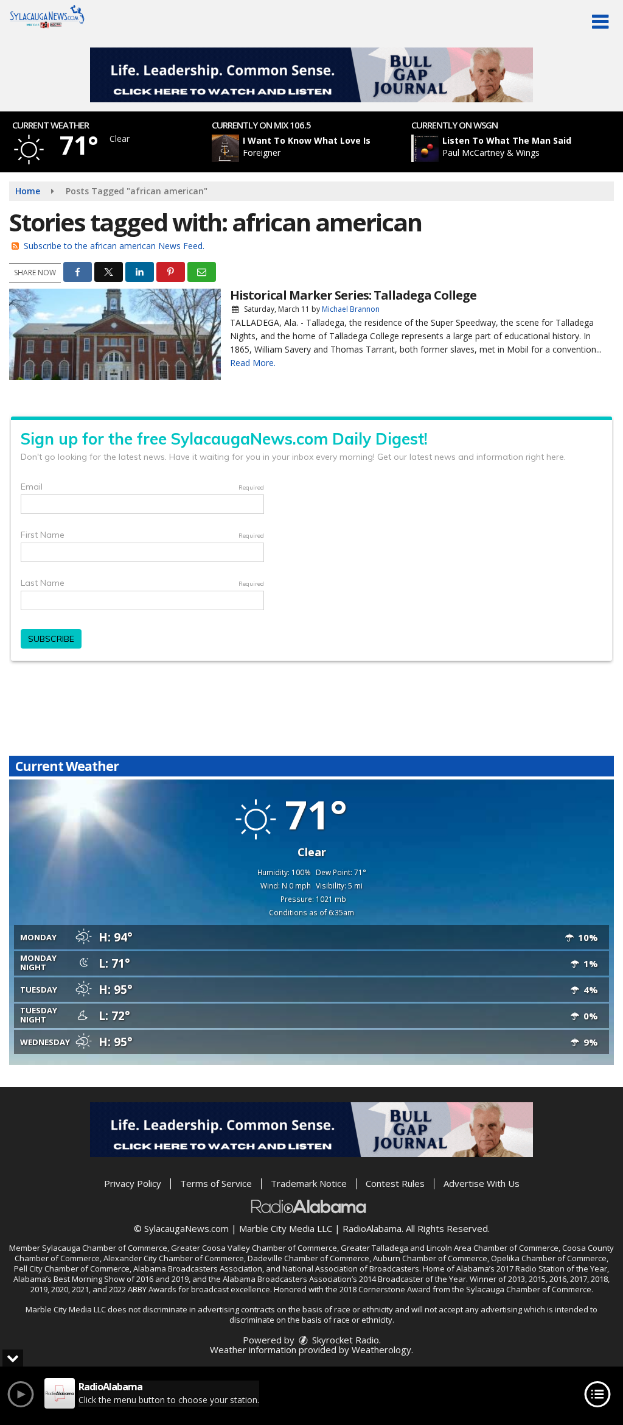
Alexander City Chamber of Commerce (173, 1258)
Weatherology (381, 1349)
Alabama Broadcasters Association (197, 1268)
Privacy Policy (132, 1183)
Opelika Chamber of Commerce (549, 1258)
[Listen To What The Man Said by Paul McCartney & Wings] (425, 148)
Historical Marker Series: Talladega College (353, 295)
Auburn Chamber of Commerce (430, 1258)
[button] (600, 22)
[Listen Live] (318, 148)
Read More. (253, 362)
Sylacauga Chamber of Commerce (104, 1247)
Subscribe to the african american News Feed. (114, 246)
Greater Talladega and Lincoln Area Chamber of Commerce (450, 1247)
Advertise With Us (482, 1183)
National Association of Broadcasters (350, 1268)
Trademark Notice (309, 1183)
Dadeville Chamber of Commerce (308, 1258)
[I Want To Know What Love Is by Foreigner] (225, 148)
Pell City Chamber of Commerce (72, 1268)
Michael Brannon (351, 309)
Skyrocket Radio (344, 1340)
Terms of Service (216, 1183)
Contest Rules (395, 1183)
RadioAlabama (372, 1228)
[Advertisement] (311, 74)
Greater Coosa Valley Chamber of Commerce (254, 1247)
